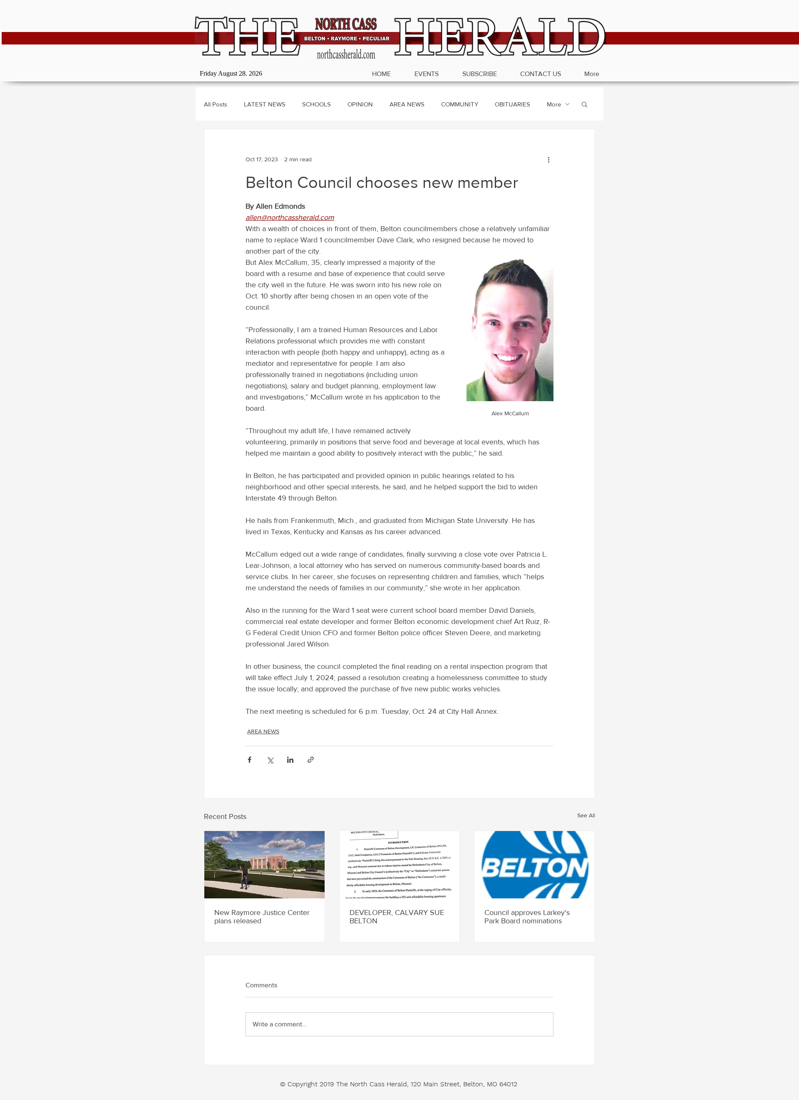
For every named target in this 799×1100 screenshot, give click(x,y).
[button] (584, 104)
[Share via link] (311, 760)
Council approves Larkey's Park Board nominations (527, 916)
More (554, 104)
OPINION (360, 104)
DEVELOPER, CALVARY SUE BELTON (397, 916)
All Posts (215, 104)
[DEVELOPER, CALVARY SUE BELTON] (400, 864)
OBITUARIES (512, 104)
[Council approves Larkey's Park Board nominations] (534, 864)
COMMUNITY (459, 104)
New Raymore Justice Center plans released (262, 916)
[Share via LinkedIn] (290, 760)
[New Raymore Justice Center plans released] (264, 864)
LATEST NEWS (264, 104)
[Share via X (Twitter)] (270, 760)
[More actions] (548, 159)
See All (586, 815)
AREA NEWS (407, 104)
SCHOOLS (316, 104)
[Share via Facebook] (249, 760)
